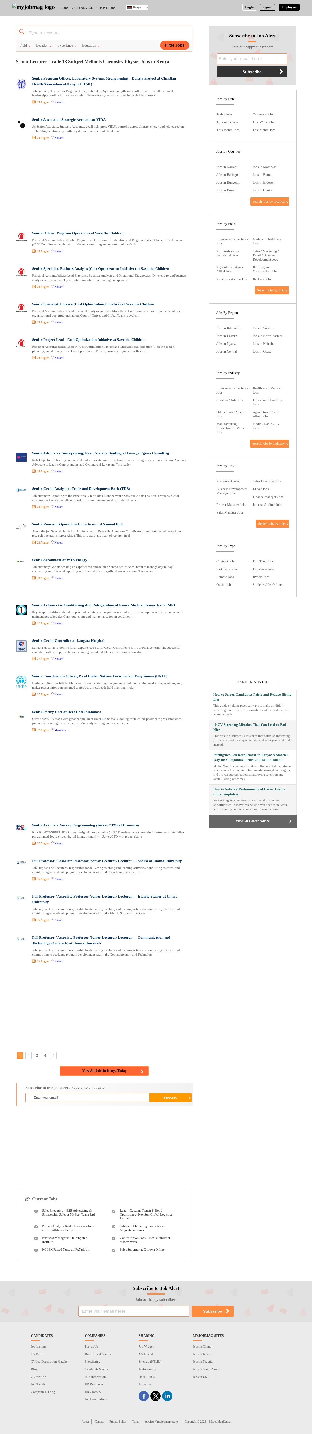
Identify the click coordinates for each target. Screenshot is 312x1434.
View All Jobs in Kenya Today (104, 1071)
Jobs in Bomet (262, 175)
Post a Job (91, 1346)
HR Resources (94, 1384)
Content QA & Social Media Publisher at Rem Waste (145, 1240)
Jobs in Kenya (202, 1354)
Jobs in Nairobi (226, 167)
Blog (34, 1369)
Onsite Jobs (224, 585)
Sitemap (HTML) (150, 1361)
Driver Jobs (261, 489)
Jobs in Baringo (227, 175)
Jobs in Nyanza (226, 344)
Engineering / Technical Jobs (232, 241)
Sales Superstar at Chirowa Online (142, 1249)
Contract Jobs (225, 561)
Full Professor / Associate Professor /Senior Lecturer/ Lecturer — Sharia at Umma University (107, 861)
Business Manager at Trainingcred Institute (64, 1240)
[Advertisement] (104, 186)
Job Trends (38, 1384)
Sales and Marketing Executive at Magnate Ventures (142, 1228)
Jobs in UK (200, 1376)
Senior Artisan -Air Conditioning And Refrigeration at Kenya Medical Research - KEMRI (103, 605)
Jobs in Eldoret (263, 182)
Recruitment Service (98, 1354)
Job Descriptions (96, 1399)
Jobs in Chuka (262, 190)
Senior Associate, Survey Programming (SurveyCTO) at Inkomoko (85, 825)
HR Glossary (93, 1392)
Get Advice (83, 7)
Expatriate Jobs (263, 569)
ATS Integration (95, 1376)
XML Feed (146, 1354)
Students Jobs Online (267, 585)
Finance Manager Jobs (268, 497)
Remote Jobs (225, 577)
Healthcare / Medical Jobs (267, 390)
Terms (135, 1421)
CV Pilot (36, 1354)
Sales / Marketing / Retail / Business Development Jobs (266, 255)
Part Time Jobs (226, 569)
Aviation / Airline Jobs (231, 279)
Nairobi (58, 102)
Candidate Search (96, 1369)
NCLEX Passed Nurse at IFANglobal (66, 1249)
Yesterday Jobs (263, 114)
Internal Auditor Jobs (267, 504)
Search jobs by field (271, 290)
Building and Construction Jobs (265, 269)
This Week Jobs (227, 122)
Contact (99, 1421)
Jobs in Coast (262, 351)
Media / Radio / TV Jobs (266, 426)
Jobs (64, 7)
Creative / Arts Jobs (229, 400)
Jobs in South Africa (206, 1369)
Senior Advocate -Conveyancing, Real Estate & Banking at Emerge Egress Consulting (100, 453)
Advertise (145, 1384)
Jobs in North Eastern (268, 336)
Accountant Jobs (227, 481)
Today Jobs (224, 114)
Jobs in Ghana (202, 1346)
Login (249, 7)
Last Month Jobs (264, 130)
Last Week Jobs (263, 122)
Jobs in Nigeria (203, 1361)
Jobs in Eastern (226, 336)
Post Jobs (108, 7)
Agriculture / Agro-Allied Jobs (229, 269)
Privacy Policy (117, 1421)
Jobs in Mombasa (264, 167)
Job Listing (38, 1346)
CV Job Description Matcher (49, 1361)
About (85, 1421)
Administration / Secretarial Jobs (227, 253)
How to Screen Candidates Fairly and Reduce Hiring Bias (252, 697)
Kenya (137, 7)
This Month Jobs (227, 130)
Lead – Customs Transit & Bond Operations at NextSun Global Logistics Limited (146, 1214)
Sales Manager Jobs (229, 512)
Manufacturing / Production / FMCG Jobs (230, 428)
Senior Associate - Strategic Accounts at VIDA (69, 120)
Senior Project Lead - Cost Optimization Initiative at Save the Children (88, 340)
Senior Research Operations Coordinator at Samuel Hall (77, 524)
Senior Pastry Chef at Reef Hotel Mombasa (66, 712)
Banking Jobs (262, 279)
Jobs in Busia (225, 190)
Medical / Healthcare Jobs (267, 241)
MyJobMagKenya (219, 1421)
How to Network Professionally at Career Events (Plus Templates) (249, 791)
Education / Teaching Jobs (267, 402)
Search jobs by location (269, 201)
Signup (267, 7)
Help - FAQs (147, 1376)
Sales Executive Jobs (267, 481)
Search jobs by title (271, 523)
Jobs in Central (226, 351)
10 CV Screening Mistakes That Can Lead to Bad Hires (249, 727)
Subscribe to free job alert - (65, 1088)
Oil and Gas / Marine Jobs (230, 414)
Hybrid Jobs (261, 577)
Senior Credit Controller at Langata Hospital (68, 641)
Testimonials (147, 1369)
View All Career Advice (253, 821)
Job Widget (146, 1346)
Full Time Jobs (263, 561)
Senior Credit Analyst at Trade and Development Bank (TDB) (81, 489)
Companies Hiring (43, 1392)
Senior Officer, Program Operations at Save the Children (77, 233)
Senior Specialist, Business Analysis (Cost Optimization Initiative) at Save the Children (100, 269)
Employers (289, 7)
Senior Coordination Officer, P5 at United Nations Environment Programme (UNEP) (99, 676)
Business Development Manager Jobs (231, 491)
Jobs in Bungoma (228, 182)
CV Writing (38, 1376)
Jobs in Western (263, 328)
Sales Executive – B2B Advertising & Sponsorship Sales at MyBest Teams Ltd (68, 1212)
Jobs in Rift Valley (229, 328)
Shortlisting (92, 1361)
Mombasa (60, 730)
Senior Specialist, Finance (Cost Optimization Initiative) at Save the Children (93, 304)
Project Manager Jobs (231, 504)
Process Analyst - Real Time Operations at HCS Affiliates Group (68, 1228)
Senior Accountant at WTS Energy (59, 560)
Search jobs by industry (268, 443)
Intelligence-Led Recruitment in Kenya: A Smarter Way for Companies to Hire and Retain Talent (250, 757)
